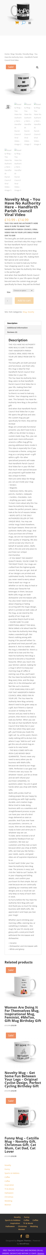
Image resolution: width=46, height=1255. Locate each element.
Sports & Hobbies (12, 1173)
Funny (7, 1169)
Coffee (7, 1177)
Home (7, 54)
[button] (37, 67)
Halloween (9, 1193)
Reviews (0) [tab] (12, 332)
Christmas (9, 1197)
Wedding (8, 1201)
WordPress (24, 1243)
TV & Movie (9, 1189)
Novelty (19, 54)
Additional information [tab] (17, 327)
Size (8, 292)
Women (8, 1204)
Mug (12, 54)
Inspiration (9, 1185)
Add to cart (24, 300)
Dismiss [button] (40, 1253)
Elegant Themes (24, 1240)
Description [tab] (12, 323)
